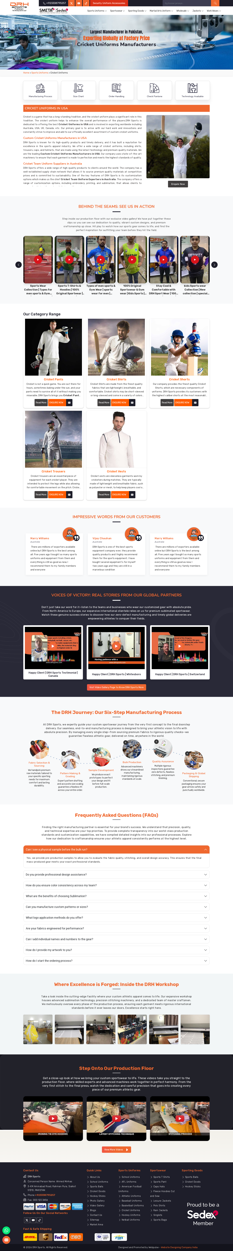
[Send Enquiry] (6, 1240)
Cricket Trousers (53, 471)
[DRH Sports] (19, 7)
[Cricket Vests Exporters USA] (116, 439)
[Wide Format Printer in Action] (69, 1029)
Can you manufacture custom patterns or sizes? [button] (57, 907)
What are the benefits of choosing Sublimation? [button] (56, 896)
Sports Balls (96, 1186)
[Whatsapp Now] (6, 1230)
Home (26, 72)
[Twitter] (71, 3)
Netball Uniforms (130, 1220)
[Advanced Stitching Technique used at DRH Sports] (116, 1118)
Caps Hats (159, 1186)
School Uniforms (98, 1182)
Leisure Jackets (162, 1201)
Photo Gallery (96, 1201)
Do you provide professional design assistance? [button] (56, 874)
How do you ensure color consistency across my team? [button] (61, 885)
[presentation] (18, 265)
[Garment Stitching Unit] (37, 1029)
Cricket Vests (116, 471)
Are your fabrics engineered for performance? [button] (55, 928)
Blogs (92, 1210)
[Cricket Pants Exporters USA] (53, 347)
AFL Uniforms (128, 1182)
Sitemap (94, 1220)
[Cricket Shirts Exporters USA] (116, 347)
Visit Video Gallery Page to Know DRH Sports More (116, 687)
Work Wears (212, 11)
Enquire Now (178, 184)
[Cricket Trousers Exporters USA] (53, 439)
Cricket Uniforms (130, 1210)
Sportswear (116, 11)
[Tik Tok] (39, 1220)
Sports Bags (160, 1220)
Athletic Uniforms (131, 1196)
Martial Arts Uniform (160, 11)
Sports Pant (159, 1182)
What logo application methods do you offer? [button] (54, 917)
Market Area (96, 1224)
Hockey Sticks (97, 1196)
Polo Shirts (159, 1205)
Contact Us (95, 1215)
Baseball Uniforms (131, 1201)
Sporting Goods (136, 11)
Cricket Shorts (179, 379)
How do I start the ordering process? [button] (49, 960)
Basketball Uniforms (132, 1205)
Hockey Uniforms (130, 1215)
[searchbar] (215, 3)
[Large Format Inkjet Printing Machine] (163, 1029)
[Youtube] (33, 1220)
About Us (94, 1177)
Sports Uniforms (95, 11)
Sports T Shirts (161, 1177)
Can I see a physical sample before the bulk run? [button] (56, 849)
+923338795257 (45, 1195)
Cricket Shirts (116, 379)
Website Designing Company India (179, 1247)
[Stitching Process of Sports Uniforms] (180, 1118)
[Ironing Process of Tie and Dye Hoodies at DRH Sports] (53, 1118)
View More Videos (114, 1149)
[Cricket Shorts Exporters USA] (179, 347)
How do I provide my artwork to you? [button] (49, 950)
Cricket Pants (53, 379)
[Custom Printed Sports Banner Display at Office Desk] (132, 1029)
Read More (41, 402)
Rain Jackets (160, 1210)
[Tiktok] (86, 3)
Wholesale (181, 11)
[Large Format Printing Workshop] (100, 1029)
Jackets (196, 11)
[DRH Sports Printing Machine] (195, 1029)
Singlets (157, 1215)
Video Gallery (96, 1205)
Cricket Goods (97, 1191)
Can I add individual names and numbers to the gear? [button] (59, 939)
